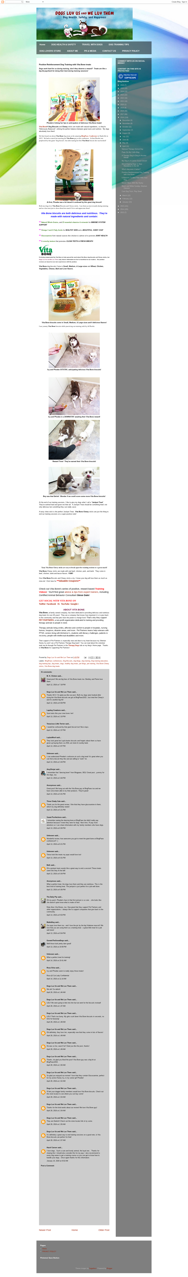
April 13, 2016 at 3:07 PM (56, 746)
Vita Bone (43, 127)
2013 (122, 212)
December (126, 120)
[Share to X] (94, 657)
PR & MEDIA (90, 51)
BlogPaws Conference (89, 136)
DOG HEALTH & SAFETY (63, 44)
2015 (122, 206)
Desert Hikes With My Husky (132, 183)
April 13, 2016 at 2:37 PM (56, 730)
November (126, 123)
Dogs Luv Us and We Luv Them (59, 692)
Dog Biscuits (67, 661)
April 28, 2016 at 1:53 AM (56, 1097)
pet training (91, 664)
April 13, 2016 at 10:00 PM (56, 947)
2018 (122, 111)
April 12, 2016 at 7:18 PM (56, 685)
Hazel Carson (52, 1147)
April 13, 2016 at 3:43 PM (56, 762)
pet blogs (82, 664)
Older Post (103, 1230)
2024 (122, 91)
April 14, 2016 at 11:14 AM (56, 979)
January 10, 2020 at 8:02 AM (57, 1161)
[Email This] (89, 657)
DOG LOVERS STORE (50, 51)
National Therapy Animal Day (132, 149)
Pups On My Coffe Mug (130, 152)
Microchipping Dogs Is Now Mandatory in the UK (132, 165)
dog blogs (77, 661)
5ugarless (92, 1268)
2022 (122, 98)
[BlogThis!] (92, 657)
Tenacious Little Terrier (56, 724)
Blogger (109, 1268)
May (124, 143)
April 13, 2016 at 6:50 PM (56, 828)
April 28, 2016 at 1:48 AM (56, 1022)
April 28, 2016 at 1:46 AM (56, 992)
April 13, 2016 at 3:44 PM (56, 778)
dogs (62, 664)
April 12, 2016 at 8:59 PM (56, 703)
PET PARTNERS (46, 620)
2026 (122, 85)
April (124, 146)
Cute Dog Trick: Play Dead (132, 191)
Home (42, 44)
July (124, 136)
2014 (122, 209)
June (124, 140)
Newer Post (45, 1230)
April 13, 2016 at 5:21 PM (56, 810)
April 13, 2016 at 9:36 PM (56, 890)
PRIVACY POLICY (131, 51)
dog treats (55, 664)
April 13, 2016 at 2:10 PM (56, 716)
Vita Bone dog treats (52, 666)
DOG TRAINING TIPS (119, 44)
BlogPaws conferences (53, 661)
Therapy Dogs (73, 645)
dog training (86, 661)
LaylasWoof (51, 737)
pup (82, 1153)
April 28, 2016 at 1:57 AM (56, 1140)
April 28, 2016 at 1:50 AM (56, 1065)
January (125, 202)
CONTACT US (109, 51)
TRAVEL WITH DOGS (92, 44)
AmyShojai (51, 769)
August (125, 133)
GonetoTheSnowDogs (55, 940)
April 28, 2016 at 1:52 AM (56, 1081)
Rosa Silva (51, 968)
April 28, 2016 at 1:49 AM (56, 1035)
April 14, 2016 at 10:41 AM (56, 960)
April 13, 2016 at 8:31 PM (56, 858)
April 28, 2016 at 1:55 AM (56, 1124)
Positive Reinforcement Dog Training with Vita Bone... (135, 173)
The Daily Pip (52, 897)
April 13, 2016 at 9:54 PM (56, 933)
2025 (122, 88)
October (125, 127)
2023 (122, 95)
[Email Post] (85, 657)
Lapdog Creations (54, 710)
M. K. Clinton (52, 676)
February (125, 199)
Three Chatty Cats (54, 801)
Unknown (50, 753)
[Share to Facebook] (97, 657)
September (126, 130)
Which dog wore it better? (131, 169)
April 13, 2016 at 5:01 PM (56, 794)
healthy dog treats (71, 664)
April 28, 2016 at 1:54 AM (56, 1111)
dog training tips (45, 664)
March (125, 195)
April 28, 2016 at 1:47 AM (56, 1006)
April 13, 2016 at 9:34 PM (56, 874)
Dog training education (99, 661)
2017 (122, 114)
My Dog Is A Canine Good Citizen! (134, 161)
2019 (122, 108)
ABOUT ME (72, 51)
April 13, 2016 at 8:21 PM (56, 844)
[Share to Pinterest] (99, 657)
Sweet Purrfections (54, 817)
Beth (48, 865)
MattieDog (51, 922)
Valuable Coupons (69, 581)
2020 (122, 104)
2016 (122, 117)
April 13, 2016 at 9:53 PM (56, 915)
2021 (122, 101)
